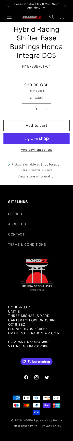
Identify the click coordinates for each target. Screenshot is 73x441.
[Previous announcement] (7, 5)
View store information (36, 176)
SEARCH (15, 214)
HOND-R (29, 420)
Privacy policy (51, 425)
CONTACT (16, 234)
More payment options (37, 149)
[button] (9, 17)
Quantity (36, 98)
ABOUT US (17, 224)
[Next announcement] (65, 5)
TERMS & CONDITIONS (27, 244)
